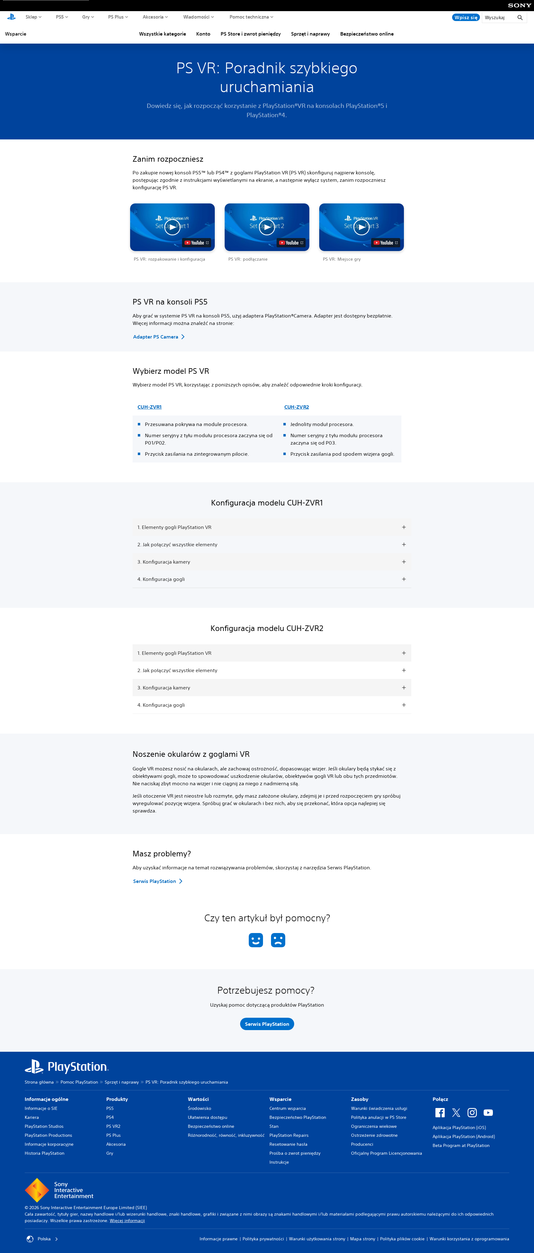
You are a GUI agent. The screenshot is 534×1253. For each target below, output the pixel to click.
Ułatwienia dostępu (207, 1117)
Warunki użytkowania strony (317, 1239)
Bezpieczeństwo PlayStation (297, 1117)
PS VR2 (113, 1126)
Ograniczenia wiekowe (374, 1126)
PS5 (60, 16)
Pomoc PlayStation (79, 1082)
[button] (172, 232)
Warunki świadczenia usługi (379, 1108)
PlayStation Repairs (289, 1135)
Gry (86, 16)
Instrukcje (279, 1162)
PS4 (110, 1117)
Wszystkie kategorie (162, 34)
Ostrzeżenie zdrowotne (374, 1135)
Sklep (31, 16)
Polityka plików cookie (402, 1239)
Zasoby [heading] (359, 1099)
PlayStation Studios (44, 1126)
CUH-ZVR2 (296, 407)
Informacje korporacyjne (49, 1144)
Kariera (32, 1117)
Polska (44, 1238)
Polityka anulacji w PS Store (378, 1117)
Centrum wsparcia (287, 1108)
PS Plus (116, 16)
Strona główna (39, 1082)
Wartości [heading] (198, 1099)
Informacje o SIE (41, 1108)
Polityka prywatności (263, 1239)
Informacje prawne (219, 1239)
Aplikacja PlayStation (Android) (464, 1136)
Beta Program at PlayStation (461, 1145)
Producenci (362, 1144)
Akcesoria (153, 16)
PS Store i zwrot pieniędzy (251, 34)
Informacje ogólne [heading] (46, 1099)
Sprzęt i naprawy (310, 34)
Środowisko (199, 1108)
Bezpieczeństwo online (367, 34)
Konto (203, 34)
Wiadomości (196, 16)
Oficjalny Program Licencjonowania (386, 1153)
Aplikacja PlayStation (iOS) (459, 1127)
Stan (273, 1126)
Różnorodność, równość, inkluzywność (226, 1135)
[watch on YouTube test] (196, 242)
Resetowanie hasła (288, 1144)
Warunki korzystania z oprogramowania (469, 1239)
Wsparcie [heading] (280, 1099)
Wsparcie (15, 34)
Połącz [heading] (440, 1099)
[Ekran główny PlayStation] (11, 17)
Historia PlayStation (44, 1153)
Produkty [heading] (117, 1099)
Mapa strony (362, 1239)
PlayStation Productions (48, 1135)
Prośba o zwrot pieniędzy (294, 1153)
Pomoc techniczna (249, 16)
